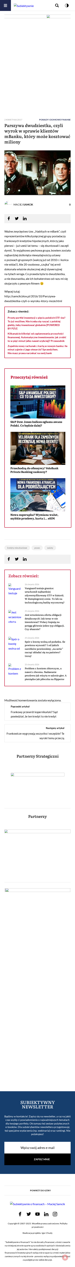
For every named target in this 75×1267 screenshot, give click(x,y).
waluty (50, 548)
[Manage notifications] (65, 1257)
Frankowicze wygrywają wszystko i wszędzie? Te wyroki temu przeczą (35, 736)
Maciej (23, 204)
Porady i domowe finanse (55, 119)
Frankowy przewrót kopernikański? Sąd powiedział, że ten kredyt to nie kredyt (34, 714)
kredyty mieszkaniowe (17, 548)
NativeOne (38, 525)
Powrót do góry (40, 1190)
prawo (37, 548)
